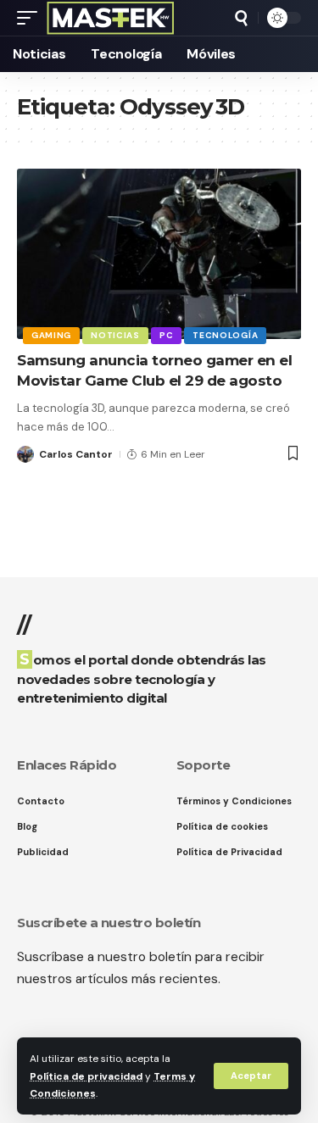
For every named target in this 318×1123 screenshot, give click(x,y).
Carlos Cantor (76, 454)
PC (166, 335)
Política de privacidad (86, 1076)
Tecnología (225, 335)
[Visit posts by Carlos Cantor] (25, 454)
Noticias (115, 335)
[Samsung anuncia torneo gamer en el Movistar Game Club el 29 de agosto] (159, 254)
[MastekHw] (111, 18)
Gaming (51, 335)
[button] (251, 1076)
